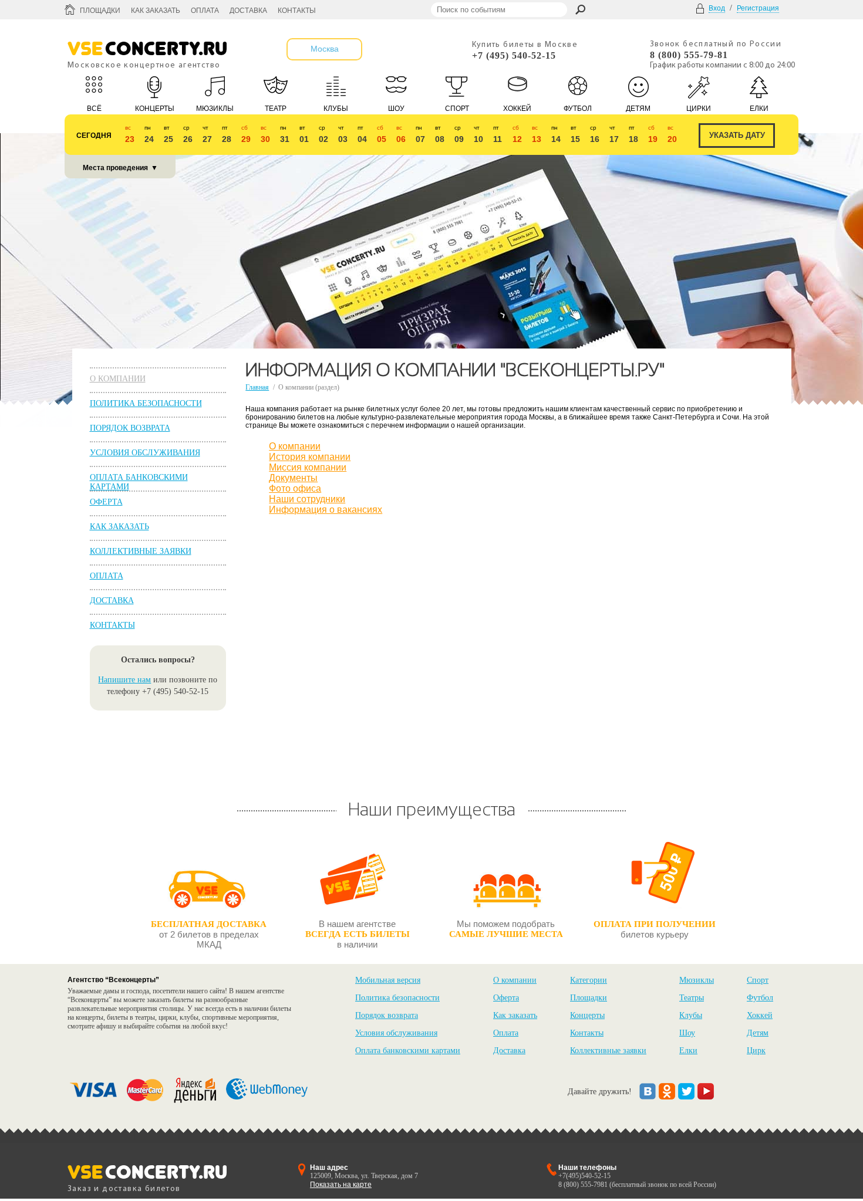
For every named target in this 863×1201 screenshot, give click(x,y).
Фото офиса (295, 488)
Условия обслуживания (145, 452)
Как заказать (155, 10)
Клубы (690, 1015)
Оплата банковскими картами (407, 1050)
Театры (691, 997)
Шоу (687, 1033)
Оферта (106, 502)
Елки (688, 1050)
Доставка (248, 10)
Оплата (205, 10)
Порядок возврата (130, 428)
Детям (757, 1033)
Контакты (297, 10)
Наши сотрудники (307, 499)
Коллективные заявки (140, 551)
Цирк (756, 1050)
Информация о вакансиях (325, 510)
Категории (588, 980)
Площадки (100, 10)
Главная (257, 387)
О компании (118, 378)
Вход (717, 8)
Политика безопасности (146, 403)
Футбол (760, 997)
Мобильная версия (387, 980)
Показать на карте (341, 1184)
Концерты (587, 1015)
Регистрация (758, 8)
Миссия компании (307, 467)
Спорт (757, 980)
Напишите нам (124, 679)
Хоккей (760, 1015)
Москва (325, 48)
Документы (293, 478)
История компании (309, 457)
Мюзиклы (696, 980)
